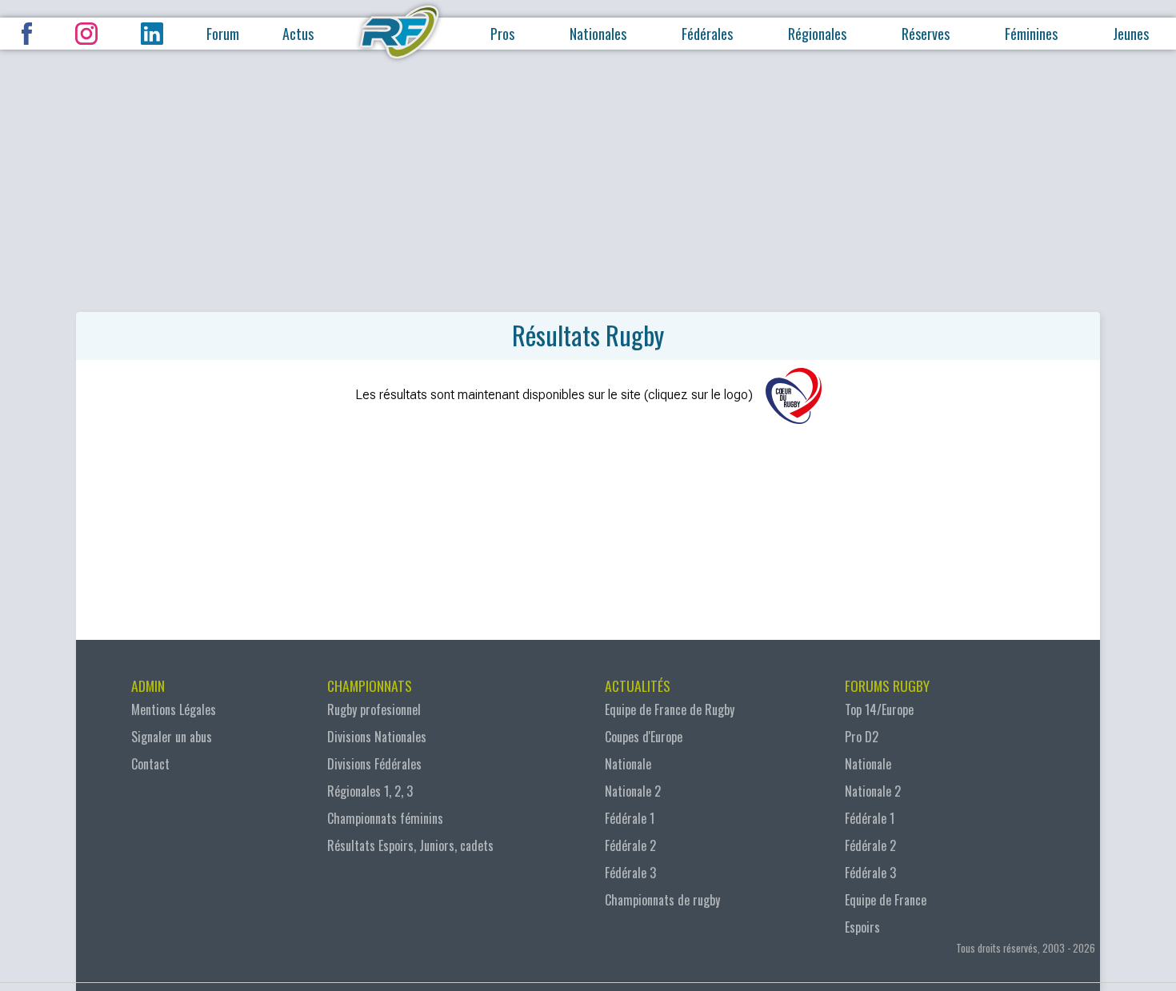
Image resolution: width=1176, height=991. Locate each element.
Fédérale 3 (630, 872)
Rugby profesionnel (374, 709)
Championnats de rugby (662, 899)
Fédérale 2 (630, 845)
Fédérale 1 (629, 818)
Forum (222, 33)
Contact (150, 763)
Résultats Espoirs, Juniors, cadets (410, 845)
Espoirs (862, 927)
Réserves (926, 33)
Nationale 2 (633, 791)
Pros (502, 33)
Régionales (817, 33)
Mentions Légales (173, 709)
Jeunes (1131, 33)
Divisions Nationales (376, 736)
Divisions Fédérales (374, 763)
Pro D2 (861, 736)
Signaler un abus (171, 736)
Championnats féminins (385, 818)
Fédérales (707, 33)
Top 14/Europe (879, 709)
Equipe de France (885, 899)
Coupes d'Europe (643, 736)
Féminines (1031, 33)
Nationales (598, 33)
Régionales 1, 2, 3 (370, 791)
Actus (298, 33)
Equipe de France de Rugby (669, 709)
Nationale (628, 763)
